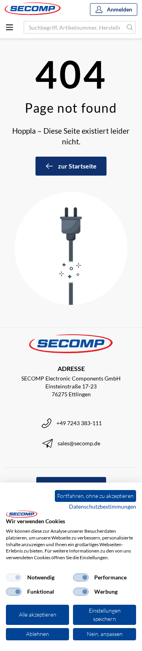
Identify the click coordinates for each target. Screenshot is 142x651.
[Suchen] (130, 27)
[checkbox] (14, 577)
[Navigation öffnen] (9, 27)
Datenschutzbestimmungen (102, 506)
